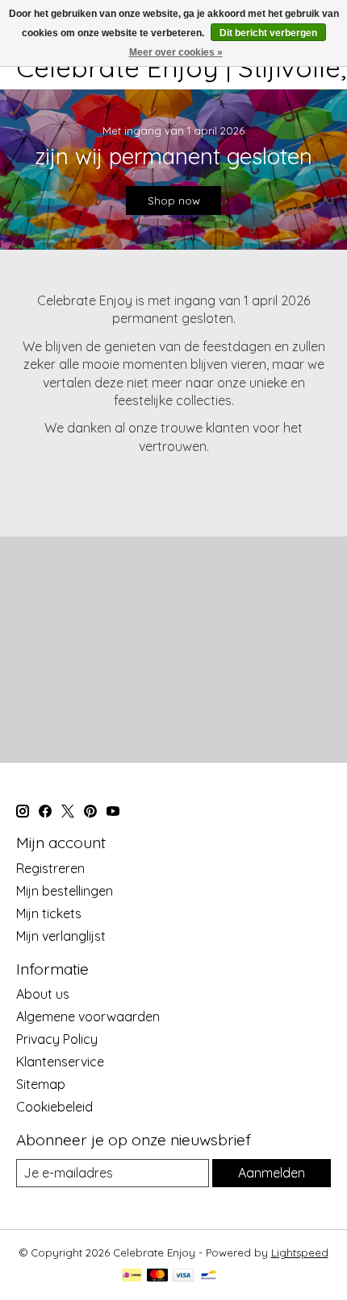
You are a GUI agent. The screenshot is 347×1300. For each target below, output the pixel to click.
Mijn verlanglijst (61, 936)
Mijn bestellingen (64, 891)
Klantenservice (60, 1062)
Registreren (50, 868)
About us (42, 994)
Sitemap (40, 1084)
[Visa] (183, 1276)
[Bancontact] (209, 1276)
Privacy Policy (57, 1039)
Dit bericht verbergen (268, 33)
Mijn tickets (49, 913)
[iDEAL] (132, 1276)
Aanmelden (271, 1173)
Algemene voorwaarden (88, 1016)
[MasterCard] (157, 1276)
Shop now (174, 200)
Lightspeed (299, 1252)
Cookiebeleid (54, 1107)
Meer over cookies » (176, 52)
